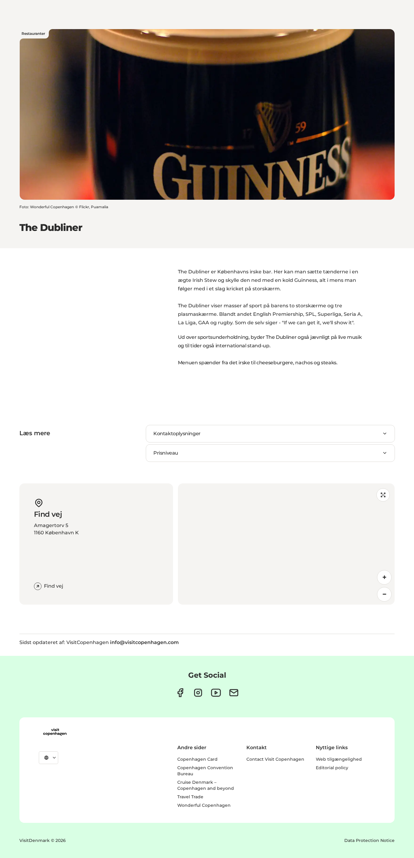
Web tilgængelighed (339, 759)
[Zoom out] (384, 594)
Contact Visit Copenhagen (275, 759)
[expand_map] (383, 495)
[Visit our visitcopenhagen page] (180, 692)
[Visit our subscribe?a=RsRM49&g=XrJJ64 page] (234, 692)
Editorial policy (332, 767)
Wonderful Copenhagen (204, 805)
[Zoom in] (384, 577)
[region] (286, 544)
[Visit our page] (198, 692)
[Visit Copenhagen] (55, 732)
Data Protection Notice (369, 840)
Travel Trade (190, 797)
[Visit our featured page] (216, 692)
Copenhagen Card (197, 759)
